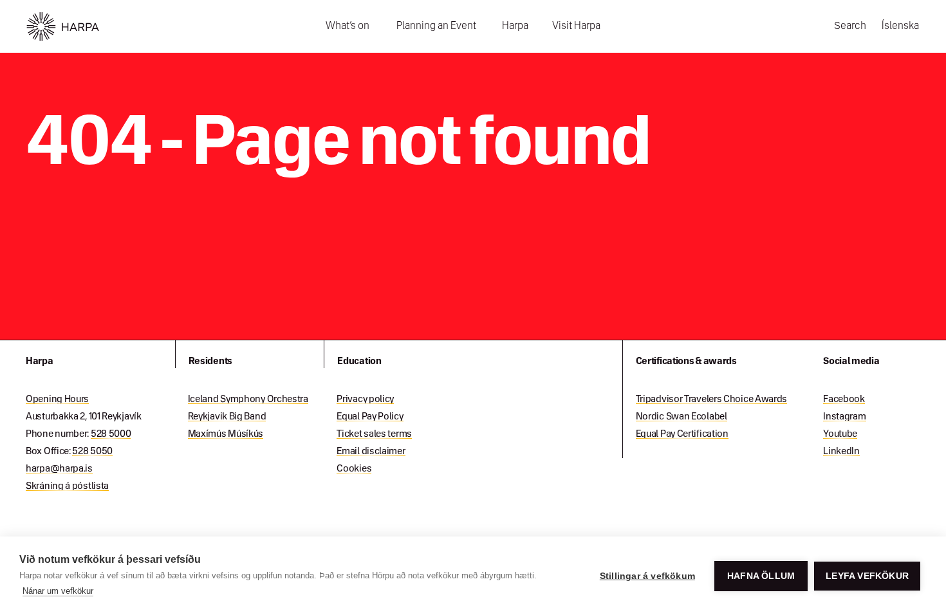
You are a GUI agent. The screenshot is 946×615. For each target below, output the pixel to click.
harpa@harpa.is (59, 468)
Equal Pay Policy (370, 416)
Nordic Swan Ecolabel (681, 416)
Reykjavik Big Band (227, 416)
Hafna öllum (761, 576)
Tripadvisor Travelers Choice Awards (712, 399)
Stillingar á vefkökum (647, 576)
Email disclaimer (371, 451)
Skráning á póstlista (67, 486)
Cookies (354, 468)
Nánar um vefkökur (58, 591)
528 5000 (111, 434)
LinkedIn (841, 451)
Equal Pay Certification (682, 434)
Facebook (844, 399)
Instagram (844, 416)
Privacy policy (365, 399)
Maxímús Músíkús (226, 434)
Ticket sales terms (374, 434)
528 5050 (92, 451)
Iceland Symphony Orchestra (248, 399)
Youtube (840, 434)
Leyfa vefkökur (867, 576)
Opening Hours (57, 399)
